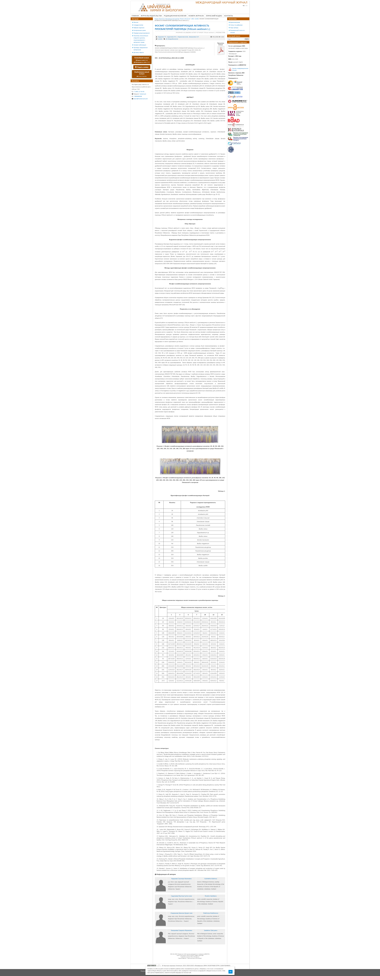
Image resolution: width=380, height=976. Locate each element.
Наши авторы (234, 27)
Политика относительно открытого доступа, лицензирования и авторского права (141, 39)
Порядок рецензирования (142, 33)
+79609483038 (137, 96)
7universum (139, 94)
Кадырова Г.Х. (162, 37)
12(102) (160, 39)
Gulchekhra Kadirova (210, 878)
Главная (135, 16)
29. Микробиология (172, 39)
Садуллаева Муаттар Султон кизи (181, 896)
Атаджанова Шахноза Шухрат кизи (181, 913)
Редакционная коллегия (175, 16)
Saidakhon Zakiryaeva (210, 930)
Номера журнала (196, 16)
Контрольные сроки (140, 30)
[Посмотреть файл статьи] (221, 50)
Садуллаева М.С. (172, 37)
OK (230, 972)
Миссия (136, 22)
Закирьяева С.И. (194, 37)
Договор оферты (139, 52)
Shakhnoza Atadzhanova (210, 913)
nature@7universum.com (140, 98)
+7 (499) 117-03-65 (138, 91)
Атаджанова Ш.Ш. (182, 37)
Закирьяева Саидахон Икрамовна (181, 930)
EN (246, 5)
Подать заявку (142, 67)
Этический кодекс (214, 16)
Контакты (228, 16)
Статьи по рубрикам (236, 25)
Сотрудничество (138, 25)
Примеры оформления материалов (141, 49)
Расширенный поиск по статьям (237, 31)
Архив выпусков (235, 22)
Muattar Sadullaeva (211, 896)
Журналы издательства (151, 16)
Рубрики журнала (139, 27)
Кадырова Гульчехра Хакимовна (181, 878)
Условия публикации (140, 45)
